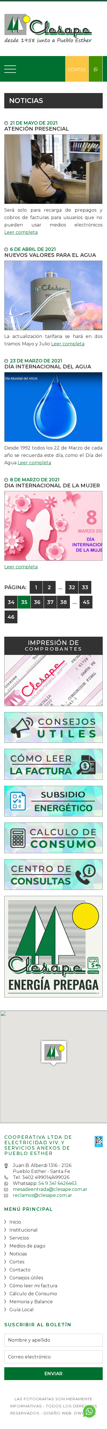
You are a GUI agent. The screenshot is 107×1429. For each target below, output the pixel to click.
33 (85, 587)
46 (11, 617)
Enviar (53, 1373)
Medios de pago (27, 1246)
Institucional (23, 1230)
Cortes (77, 69)
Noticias (18, 1254)
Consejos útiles (26, 1277)
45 (86, 602)
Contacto (20, 1270)
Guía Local (21, 1309)
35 (24, 602)
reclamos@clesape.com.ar (42, 1195)
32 (72, 587)
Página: (15, 587)
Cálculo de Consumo (33, 1293)
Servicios (19, 1238)
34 (11, 602)
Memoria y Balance (31, 1301)
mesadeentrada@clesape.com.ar (50, 1189)
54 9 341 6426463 (58, 1183)
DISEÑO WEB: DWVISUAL (70, 1413)
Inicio (15, 1222)
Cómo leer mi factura (33, 1285)
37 (50, 602)
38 (63, 602)
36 (37, 602)
